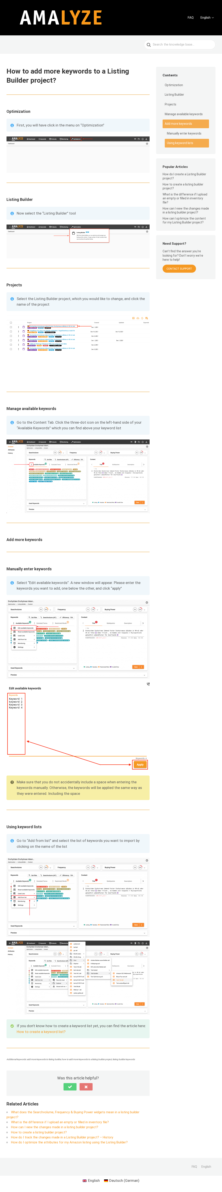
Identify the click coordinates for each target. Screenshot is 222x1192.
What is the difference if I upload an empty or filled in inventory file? (60, 1122)
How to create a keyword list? (41, 1032)
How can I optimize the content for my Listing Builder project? (184, 220)
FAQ (191, 18)
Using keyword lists (180, 143)
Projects (170, 104)
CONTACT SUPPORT (179, 268)
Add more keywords (178, 123)
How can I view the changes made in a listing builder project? (54, 1127)
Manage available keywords (184, 114)
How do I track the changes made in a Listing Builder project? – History (62, 1137)
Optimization (174, 85)
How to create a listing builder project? (39, 1132)
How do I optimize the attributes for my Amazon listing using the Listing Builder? (69, 1142)
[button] (70, 1086)
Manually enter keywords (184, 133)
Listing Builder (174, 94)
